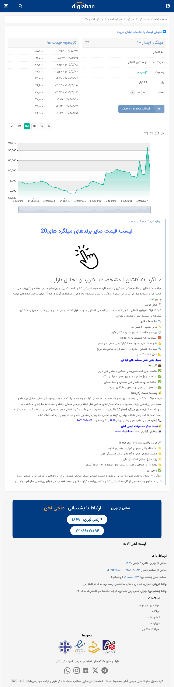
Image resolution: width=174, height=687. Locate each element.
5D (11, 126)
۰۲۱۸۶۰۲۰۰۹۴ (132, 570)
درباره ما (154, 623)
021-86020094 (85, 420)
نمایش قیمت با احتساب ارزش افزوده (139, 32)
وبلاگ (156, 611)
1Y (42, 126)
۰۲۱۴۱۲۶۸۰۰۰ (114, 570)
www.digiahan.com (127, 431)
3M (27, 126)
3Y (49, 126)
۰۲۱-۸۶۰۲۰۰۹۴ (87, 530)
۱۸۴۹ (76, 519)
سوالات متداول (151, 629)
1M (19, 126)
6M (34, 126)
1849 (112, 420)
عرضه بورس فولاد (149, 605)
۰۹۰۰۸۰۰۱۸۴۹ (131, 577)
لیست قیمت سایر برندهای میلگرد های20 (86, 231)
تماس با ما (153, 617)
